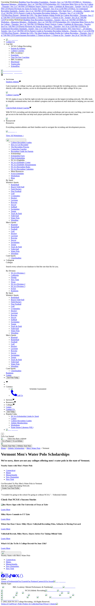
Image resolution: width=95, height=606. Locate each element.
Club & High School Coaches (17, 108)
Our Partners (32, 581)
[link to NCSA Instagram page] (6, 577)
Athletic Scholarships (16, 448)
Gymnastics (15, 196)
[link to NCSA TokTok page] (10, 577)
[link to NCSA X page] (18, 577)
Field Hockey (16, 189)
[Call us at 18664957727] (11, 70)
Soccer (13, 205)
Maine (8, 473)
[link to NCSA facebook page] (3, 577)
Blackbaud (15, 62)
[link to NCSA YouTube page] (14, 577)
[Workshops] (11, 131)
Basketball (15, 185)
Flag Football (16, 191)
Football (14, 229)
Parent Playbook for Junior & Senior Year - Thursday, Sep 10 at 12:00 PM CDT (40, 9)
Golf (12, 193)
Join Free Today (12, 378)
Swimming (15, 209)
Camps (8, 375)
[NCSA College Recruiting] (12, 73)
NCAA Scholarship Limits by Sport (25, 416)
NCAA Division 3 (18, 286)
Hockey (14, 198)
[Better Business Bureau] (59, 597)
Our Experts (22, 581)
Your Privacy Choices (47, 604)
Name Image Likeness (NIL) (22, 427)
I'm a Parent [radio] (6, 441)
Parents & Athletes (18, 48)
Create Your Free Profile (10, 488)
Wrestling (14, 220)
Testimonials (13, 581)
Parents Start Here (8, 446)
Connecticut (10, 470)
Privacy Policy (17, 604)
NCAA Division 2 (18, 284)
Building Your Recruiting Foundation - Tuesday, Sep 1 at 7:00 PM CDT (47, 2)
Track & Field (16, 213)
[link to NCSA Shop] (12, 39)
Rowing (14, 202)
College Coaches (17, 51)
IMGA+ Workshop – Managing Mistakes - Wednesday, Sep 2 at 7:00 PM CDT (44, 21)
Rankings (14, 291)
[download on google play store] (69, 587)
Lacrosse (14, 200)
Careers (40, 581)
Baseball (14, 225)
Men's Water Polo (33, 448)
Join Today (11, 412)
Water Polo (15, 218)
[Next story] (4, 551)
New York (10, 479)
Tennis (13, 211)
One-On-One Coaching (20, 57)
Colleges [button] (9, 405)
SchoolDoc (15, 66)
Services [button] (9, 400)
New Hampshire (12, 477)
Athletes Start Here (24, 446)
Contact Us (10, 42)
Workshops (15, 425)
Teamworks (15, 64)
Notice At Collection (31, 604)
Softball (14, 207)
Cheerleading (16, 258)
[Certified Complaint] (9, 599)
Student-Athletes (12, 82)
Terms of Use (6, 604)
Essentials (15, 55)
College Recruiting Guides (21, 142)
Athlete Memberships (19, 423)
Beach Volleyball (17, 187)
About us (4, 581)
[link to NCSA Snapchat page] (21, 577)
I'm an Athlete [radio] (17, 441)
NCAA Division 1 (18, 273)
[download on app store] (57, 587)
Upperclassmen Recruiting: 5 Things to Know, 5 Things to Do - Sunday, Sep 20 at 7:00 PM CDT (53, 35)
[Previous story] (2, 551)
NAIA (13, 289)
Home (3, 448)
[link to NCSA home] (4, 573)
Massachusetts (11, 475)
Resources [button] (10, 402)
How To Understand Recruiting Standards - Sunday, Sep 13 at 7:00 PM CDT (44, 10)
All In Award (48, 581)
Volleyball (15, 216)
